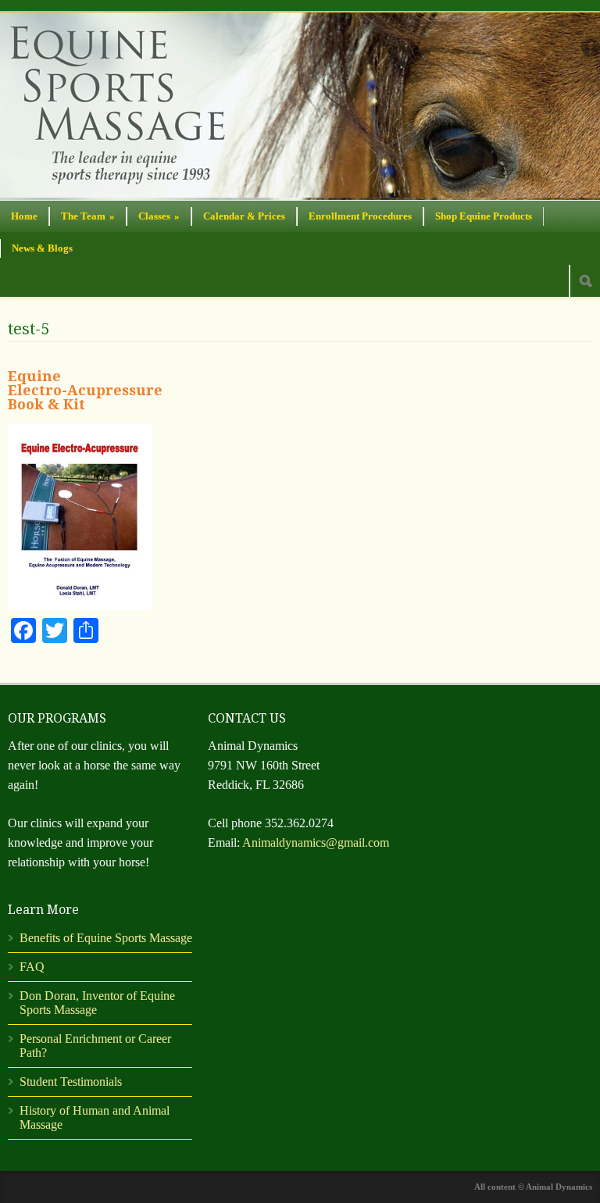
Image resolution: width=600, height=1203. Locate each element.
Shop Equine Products (483, 216)
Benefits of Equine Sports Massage (106, 937)
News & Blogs (42, 248)
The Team (88, 216)
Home (24, 216)
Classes (159, 216)
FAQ (32, 966)
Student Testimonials (71, 1081)
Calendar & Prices (244, 216)
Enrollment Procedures (360, 216)
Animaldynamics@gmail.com (315, 842)
